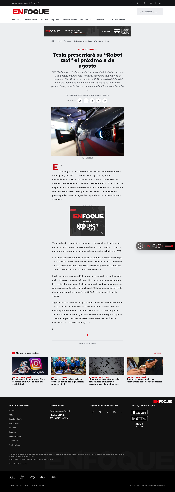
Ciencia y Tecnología (64, 41)
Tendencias (85, 20)
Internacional (31, 20)
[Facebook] (131, 3)
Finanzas (44, 20)
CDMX (11, 415)
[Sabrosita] (53, 477)
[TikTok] (121, 412)
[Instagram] (144, 3)
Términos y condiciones (39, 485)
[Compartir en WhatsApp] (79, 100)
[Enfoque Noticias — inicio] (30, 12)
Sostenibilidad (118, 20)
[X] (137, 3)
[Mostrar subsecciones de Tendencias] (92, 20)
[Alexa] (139, 425)
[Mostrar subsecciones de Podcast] (105, 20)
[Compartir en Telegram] (98, 100)
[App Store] (139, 412)
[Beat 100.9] (22, 477)
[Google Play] (139, 418)
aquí (68, 411)
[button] (87, 131)
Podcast (100, 20)
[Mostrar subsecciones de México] (20, 20)
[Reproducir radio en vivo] (140, 246)
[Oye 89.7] (32, 477)
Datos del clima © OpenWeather (18, 464)
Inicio (53, 41)
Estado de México (15, 419)
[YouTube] (151, 3)
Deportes (55, 20)
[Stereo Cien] (43, 477)
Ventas (11, 485)
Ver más (157, 353)
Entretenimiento (69, 20)
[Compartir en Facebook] (86, 100)
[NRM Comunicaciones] (12, 477)
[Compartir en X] (92, 100)
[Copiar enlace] (104, 100)
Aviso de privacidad (22, 485)
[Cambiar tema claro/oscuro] (160, 3)
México (15, 20)
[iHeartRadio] (59, 416)
